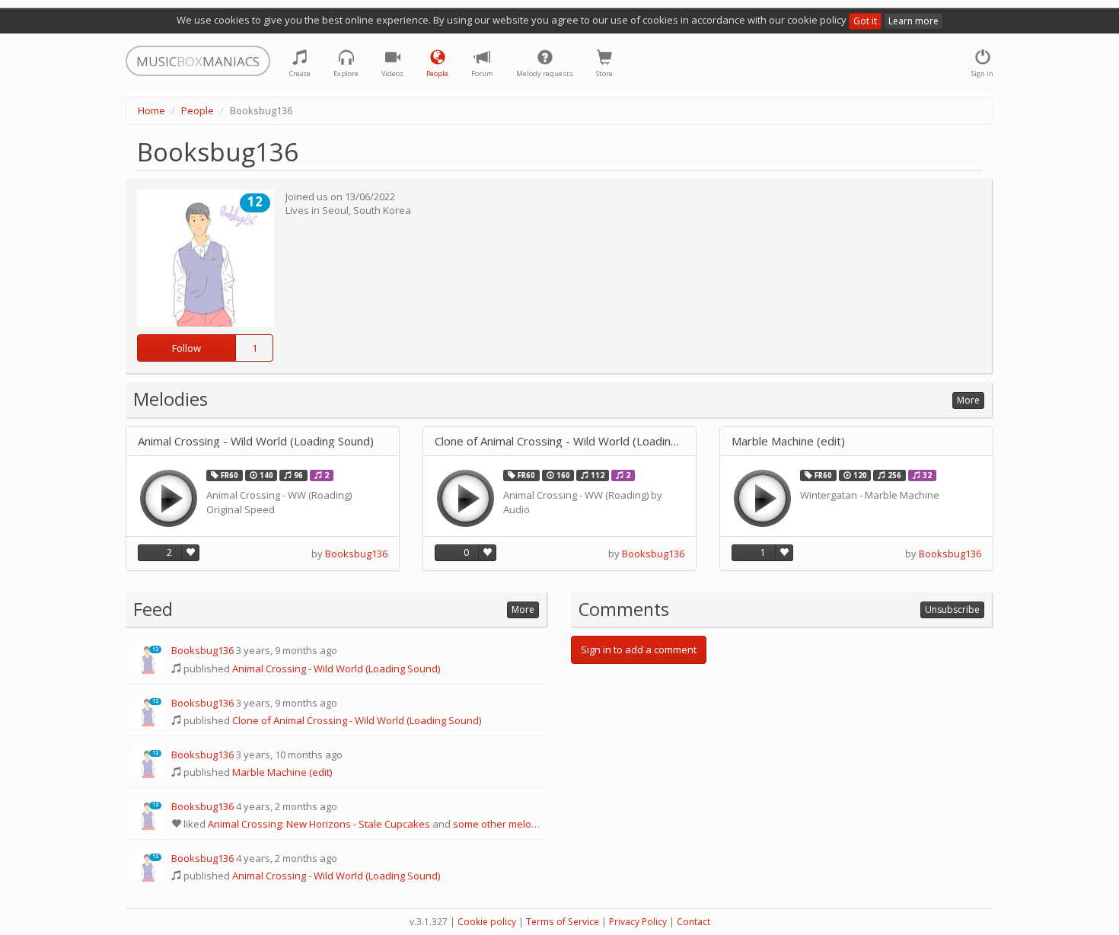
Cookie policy (486, 921)
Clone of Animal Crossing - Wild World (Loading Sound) (559, 441)
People (197, 110)
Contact (693, 921)
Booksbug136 (356, 553)
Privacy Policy (638, 921)
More (968, 400)
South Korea (382, 210)
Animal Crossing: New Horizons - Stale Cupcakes (319, 824)
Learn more (913, 20)
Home (151, 110)
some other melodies (502, 824)
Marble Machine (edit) (788, 441)
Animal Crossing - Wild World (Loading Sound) (256, 441)
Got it (865, 20)
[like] (190, 552)
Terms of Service (562, 921)
